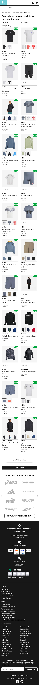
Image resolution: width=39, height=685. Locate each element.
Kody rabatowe (6, 598)
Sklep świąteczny (17, 12)
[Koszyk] (37, 2)
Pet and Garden (25, 631)
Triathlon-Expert (25, 646)
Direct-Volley (5, 633)
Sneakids (23, 640)
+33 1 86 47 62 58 (19, 537)
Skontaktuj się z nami (19, 531)
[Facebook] (17, 682)
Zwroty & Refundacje (8, 611)
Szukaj (10, 8)
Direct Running (6, 631)
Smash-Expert (24, 636)
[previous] (1, 496)
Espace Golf (5, 636)
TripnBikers (24, 649)
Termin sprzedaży (7, 609)
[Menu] (2, 8)
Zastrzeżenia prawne (8, 613)
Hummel (5, 334)
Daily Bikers (5, 629)
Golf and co (5, 642)
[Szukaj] (7, 8)
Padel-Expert (24, 627)
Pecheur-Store (24, 629)
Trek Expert (24, 644)
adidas (4, 51)
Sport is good (24, 642)
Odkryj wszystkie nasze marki (19, 516)
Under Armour (25, 369)
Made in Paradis (6, 651)
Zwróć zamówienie (19, 565)
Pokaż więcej (19, 468)
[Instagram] (21, 682)
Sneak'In (23, 638)
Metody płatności (6, 615)
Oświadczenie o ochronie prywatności (13, 620)
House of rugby (6, 646)
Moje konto (5, 589)
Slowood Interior (25, 633)
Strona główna (6, 12)
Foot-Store (4, 638)
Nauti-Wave (5, 653)
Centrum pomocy (6, 591)
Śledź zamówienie (7, 594)
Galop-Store (5, 640)
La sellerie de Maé (7, 649)
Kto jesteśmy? (6, 604)
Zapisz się (31, 669)
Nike (22, 298)
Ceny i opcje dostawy (8, 618)
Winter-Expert (24, 653)
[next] (37, 496)
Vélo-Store (23, 651)
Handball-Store (6, 644)
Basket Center (6, 627)
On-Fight (4, 655)
